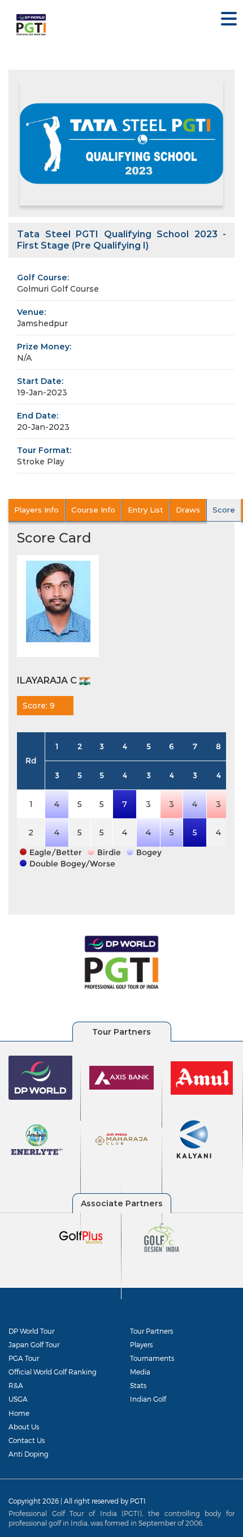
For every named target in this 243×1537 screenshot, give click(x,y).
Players (141, 1344)
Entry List (145, 509)
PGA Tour (23, 1358)
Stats (138, 1385)
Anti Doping (28, 1454)
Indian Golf (148, 1399)
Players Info (36, 509)
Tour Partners (151, 1331)
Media (140, 1372)
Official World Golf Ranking (52, 1372)
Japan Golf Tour (33, 1344)
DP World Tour (31, 1331)
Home (18, 1413)
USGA (18, 1399)
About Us (23, 1427)
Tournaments (152, 1358)
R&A (15, 1385)
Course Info (93, 509)
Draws (188, 509)
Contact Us (26, 1440)
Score (223, 509)
